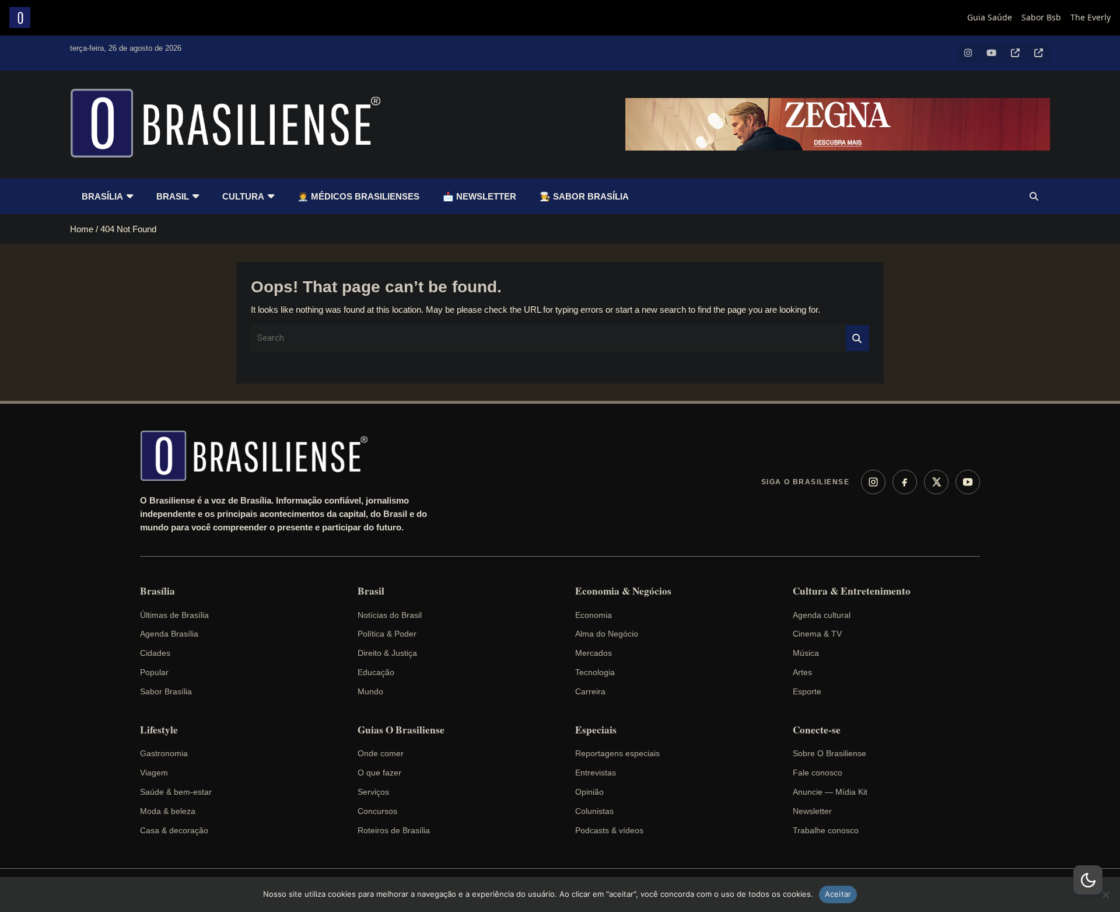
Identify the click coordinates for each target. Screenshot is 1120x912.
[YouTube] (968, 482)
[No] (1105, 894)
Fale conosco (817, 772)
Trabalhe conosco (826, 830)
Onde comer (381, 753)
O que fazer (379, 772)
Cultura (243, 196)
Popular (154, 672)
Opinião (589, 791)
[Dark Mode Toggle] (1087, 879)
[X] (936, 482)
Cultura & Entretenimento (852, 591)
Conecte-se (817, 730)
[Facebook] (904, 482)
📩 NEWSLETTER (479, 196)
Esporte (807, 691)
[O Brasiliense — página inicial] (259, 455)
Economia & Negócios (623, 591)
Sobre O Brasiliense (829, 753)
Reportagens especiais (617, 753)
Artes (802, 672)
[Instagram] (873, 482)
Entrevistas (595, 772)
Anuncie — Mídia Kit (830, 791)
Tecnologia (595, 672)
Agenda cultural (821, 615)
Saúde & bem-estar (176, 791)
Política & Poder (387, 633)
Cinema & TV (817, 633)
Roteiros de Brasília (394, 830)
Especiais (596, 730)
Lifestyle (159, 730)
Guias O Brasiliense (401, 730)
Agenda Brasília (169, 633)
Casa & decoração (174, 830)
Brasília (102, 196)
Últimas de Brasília (174, 615)
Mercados (593, 653)
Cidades (155, 653)
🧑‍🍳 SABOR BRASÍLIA (584, 196)
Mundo (370, 691)
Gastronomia (164, 753)
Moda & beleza (167, 811)
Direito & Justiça (387, 653)
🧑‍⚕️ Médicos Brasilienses (358, 196)
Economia (593, 615)
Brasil (172, 196)
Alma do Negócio (606, 633)
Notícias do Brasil (390, 615)
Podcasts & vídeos (609, 830)
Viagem (154, 772)
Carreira (590, 691)
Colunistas (594, 811)
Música (806, 653)
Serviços (373, 791)
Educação (376, 672)
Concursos (377, 811)
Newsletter (812, 811)
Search (857, 338)
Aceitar (838, 894)
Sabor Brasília (166, 691)
